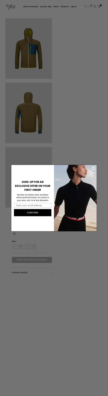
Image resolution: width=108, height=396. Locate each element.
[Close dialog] (93, 168)
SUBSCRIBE (32, 212)
